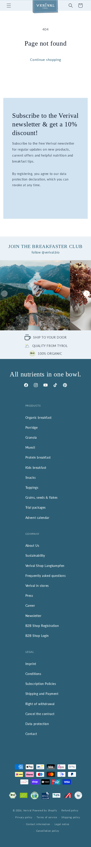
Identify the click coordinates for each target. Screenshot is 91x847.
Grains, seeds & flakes (41, 497)
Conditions (33, 674)
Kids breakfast (35, 467)
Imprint (30, 664)
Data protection (37, 724)
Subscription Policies (40, 684)
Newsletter (33, 616)
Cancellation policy (47, 830)
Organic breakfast (38, 417)
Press (29, 595)
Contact (31, 734)
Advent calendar (37, 517)
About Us (32, 545)
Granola (31, 437)
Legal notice (62, 824)
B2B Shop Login (37, 636)
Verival (27, 810)
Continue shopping (45, 60)
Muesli (30, 447)
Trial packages (35, 507)
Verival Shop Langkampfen (44, 566)
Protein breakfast (38, 457)
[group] (35, 295)
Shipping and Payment (42, 694)
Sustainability (35, 555)
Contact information (38, 824)
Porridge (31, 427)
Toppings (31, 487)
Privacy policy (23, 817)
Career (30, 605)
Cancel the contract (40, 714)
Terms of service (47, 817)
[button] (9, 5)
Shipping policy (70, 817)
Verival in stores (37, 585)
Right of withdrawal (40, 704)
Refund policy (69, 810)
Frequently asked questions (45, 576)
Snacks (30, 477)
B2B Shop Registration (42, 626)
